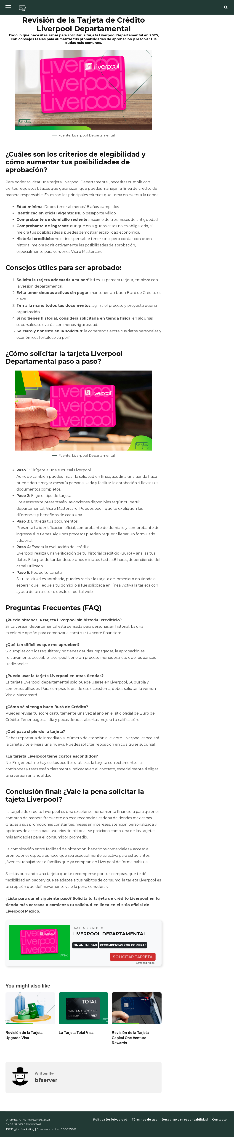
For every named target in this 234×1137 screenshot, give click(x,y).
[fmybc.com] (22, 9)
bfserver (46, 1080)
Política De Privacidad (110, 1119)
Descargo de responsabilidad (185, 1119)
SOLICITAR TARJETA (133, 957)
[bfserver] (20, 1084)
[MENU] (8, 7)
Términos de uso (144, 1119)
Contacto (219, 1119)
